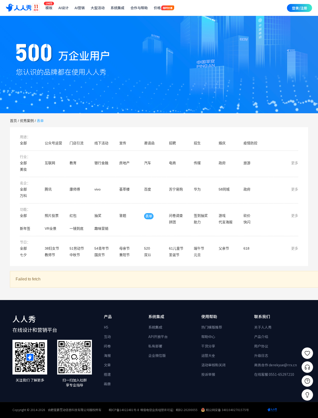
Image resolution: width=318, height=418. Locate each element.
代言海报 (226, 222)
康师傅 (75, 189)
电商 (172, 163)
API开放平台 (158, 336)
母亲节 (124, 248)
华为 (197, 189)
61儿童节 (176, 248)
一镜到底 (76, 228)
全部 (23, 143)
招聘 (172, 143)
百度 (147, 189)
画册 (107, 383)
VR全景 (50, 228)
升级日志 (261, 355)
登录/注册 (299, 7)
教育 (73, 163)
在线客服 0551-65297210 (274, 374)
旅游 (246, 163)
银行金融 (101, 163)
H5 (106, 327)
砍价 (246, 216)
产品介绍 (261, 336)
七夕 (23, 255)
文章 (107, 364)
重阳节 (124, 255)
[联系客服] (307, 367)
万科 (23, 196)
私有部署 (155, 345)
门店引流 (76, 143)
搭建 (107, 374)
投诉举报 (208, 374)
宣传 (122, 143)
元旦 (197, 255)
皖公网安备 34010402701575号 (227, 410)
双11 (147, 255)
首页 (13, 121)
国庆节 (99, 255)
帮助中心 (208, 336)
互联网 (50, 163)
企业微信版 (157, 355)
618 (246, 248)
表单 (40, 121)
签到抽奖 (201, 216)
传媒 (197, 163)
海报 (107, 355)
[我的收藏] (307, 353)
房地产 (124, 163)
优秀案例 (27, 121)
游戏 (222, 216)
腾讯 (48, 189)
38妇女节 (52, 248)
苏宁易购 (176, 189)
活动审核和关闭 (213, 364)
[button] (307, 395)
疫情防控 (250, 143)
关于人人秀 (263, 327)
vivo (97, 189)
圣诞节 (174, 255)
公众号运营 (53, 143)
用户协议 (261, 345)
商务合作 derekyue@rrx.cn (275, 364)
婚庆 (222, 143)
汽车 (147, 163)
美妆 (23, 169)
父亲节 (224, 248)
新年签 (25, 228)
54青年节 (101, 248)
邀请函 (149, 143)
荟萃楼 (124, 189)
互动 (107, 336)
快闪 (246, 222)
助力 (197, 222)
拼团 (172, 222)
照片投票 (52, 216)
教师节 (50, 255)
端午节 (199, 248)
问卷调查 (176, 216)
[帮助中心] (307, 381)
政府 (222, 163)
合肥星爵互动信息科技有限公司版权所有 (74, 410)
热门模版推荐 (211, 327)
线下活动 (101, 143)
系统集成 (155, 327)
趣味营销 (101, 228)
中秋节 (75, 255)
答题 (122, 216)
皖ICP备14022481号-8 (124, 410)
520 (147, 248)
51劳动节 (77, 248)
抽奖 (97, 216)
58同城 (224, 189)
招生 (197, 143)
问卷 (107, 345)
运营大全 (208, 355)
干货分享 (208, 345)
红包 (73, 216)
